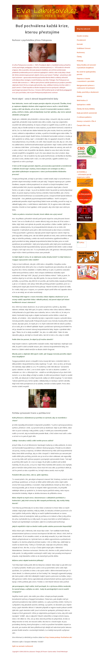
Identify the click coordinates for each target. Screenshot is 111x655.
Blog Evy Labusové (83, 29)
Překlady (80, 61)
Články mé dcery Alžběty (86, 109)
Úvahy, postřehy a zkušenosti (88, 92)
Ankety (79, 96)
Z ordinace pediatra (84, 117)
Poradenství (81, 40)
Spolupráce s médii (84, 104)
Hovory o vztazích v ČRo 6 (86, 121)
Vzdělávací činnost (84, 48)
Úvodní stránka (82, 36)
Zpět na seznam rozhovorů (22, 646)
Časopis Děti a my (83, 125)
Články (79, 57)
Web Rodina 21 (82, 100)
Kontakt (80, 44)
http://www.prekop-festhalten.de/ (58, 637)
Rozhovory (81, 52)
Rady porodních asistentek (87, 113)
